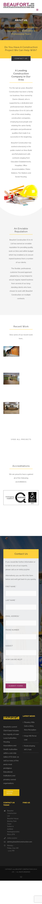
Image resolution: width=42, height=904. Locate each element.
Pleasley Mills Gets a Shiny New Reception (30, 726)
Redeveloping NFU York (29, 748)
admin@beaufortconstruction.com (13, 842)
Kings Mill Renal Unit (30, 738)
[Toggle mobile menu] (37, 10)
